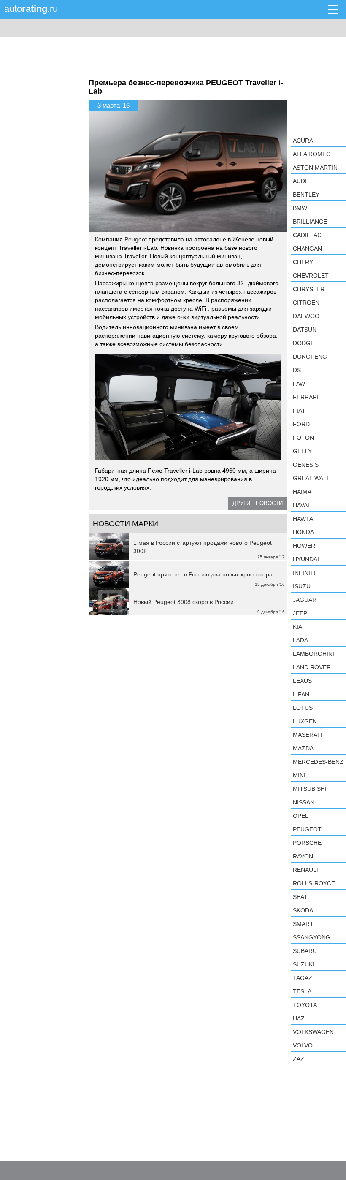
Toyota (305, 1004)
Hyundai (306, 559)
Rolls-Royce (314, 883)
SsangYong (311, 937)
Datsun (304, 329)
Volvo (303, 1045)
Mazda (303, 748)
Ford (301, 424)
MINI (299, 775)
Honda (303, 532)
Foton (303, 437)
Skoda (303, 910)
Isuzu (302, 586)
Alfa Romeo (312, 154)
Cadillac (307, 235)
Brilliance (310, 221)
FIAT (299, 410)
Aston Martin (315, 167)
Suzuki (303, 964)
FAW (299, 383)
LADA (300, 640)
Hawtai (304, 518)
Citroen (306, 302)
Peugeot (135, 239)
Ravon (303, 856)
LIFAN (301, 694)
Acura (303, 140)
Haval (302, 505)
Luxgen (305, 721)
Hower (304, 545)
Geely (302, 451)
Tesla (302, 991)
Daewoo (306, 316)
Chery (303, 262)
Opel (300, 815)
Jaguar (304, 599)
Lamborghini (313, 653)
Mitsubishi (310, 788)
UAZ (299, 1018)
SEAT (300, 896)
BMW (300, 208)
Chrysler (308, 289)
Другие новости (257, 503)
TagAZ (302, 977)
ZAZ (298, 1059)
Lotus (303, 707)
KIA (297, 626)
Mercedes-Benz (318, 761)
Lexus (302, 680)
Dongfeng (310, 356)
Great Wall (311, 478)
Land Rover (312, 667)
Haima (302, 491)
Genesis (306, 464)
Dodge (303, 343)
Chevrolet (311, 275)
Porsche (307, 842)
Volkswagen (313, 1031)
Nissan (303, 802)
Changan (307, 248)
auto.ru (31, 8)
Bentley (306, 194)
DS (297, 370)
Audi (300, 181)
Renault (306, 869)
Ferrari (306, 397)
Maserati (307, 734)
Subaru (305, 950)
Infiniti (304, 572)
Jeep (300, 613)
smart (303, 923)
